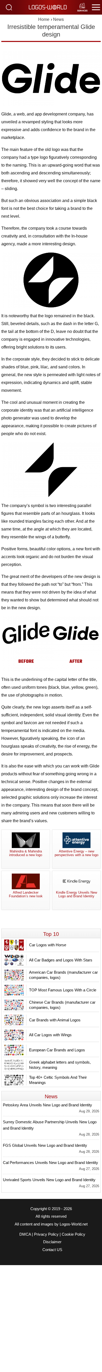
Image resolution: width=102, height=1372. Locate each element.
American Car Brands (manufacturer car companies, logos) (63, 975)
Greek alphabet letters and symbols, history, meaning (60, 1065)
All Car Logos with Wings (50, 1035)
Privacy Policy (46, 1234)
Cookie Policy (73, 1234)
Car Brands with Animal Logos (55, 1020)
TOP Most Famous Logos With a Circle (62, 990)
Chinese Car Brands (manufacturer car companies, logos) (62, 1005)
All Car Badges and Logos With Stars (60, 960)
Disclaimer (52, 1242)
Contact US (52, 1250)
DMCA (25, 1234)
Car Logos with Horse (47, 945)
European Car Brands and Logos (57, 1050)
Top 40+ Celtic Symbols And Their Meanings (58, 1080)
